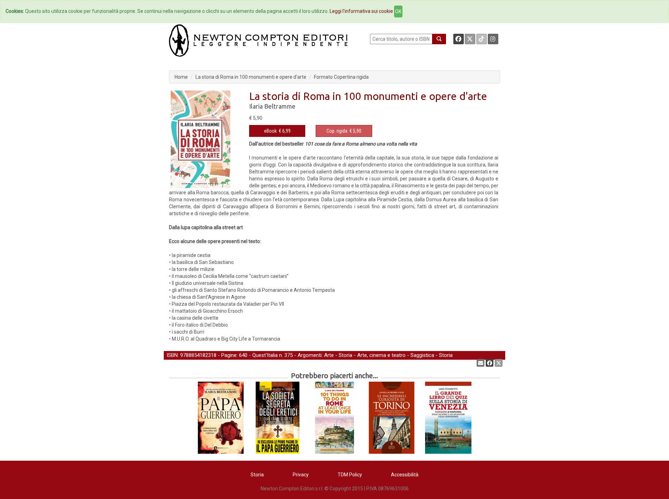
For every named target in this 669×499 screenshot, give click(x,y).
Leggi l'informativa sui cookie (361, 11)
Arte (329, 355)
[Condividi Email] (480, 363)
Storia (345, 355)
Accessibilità (404, 474)
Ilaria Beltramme (272, 106)
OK (398, 11)
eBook (270, 131)
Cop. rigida (336, 131)
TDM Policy (350, 474)
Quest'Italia (265, 355)
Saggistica (422, 355)
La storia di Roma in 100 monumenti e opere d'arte (250, 77)
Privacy (301, 474)
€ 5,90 (343, 131)
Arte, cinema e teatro (381, 355)
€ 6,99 (277, 131)
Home (181, 77)
